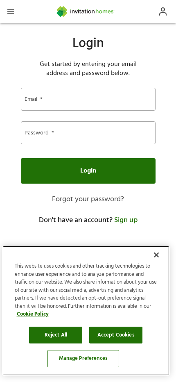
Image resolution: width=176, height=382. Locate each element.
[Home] (85, 11)
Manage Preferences (83, 358)
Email (34, 99)
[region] (86, 310)
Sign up (126, 220)
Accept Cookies (116, 335)
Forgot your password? (88, 199)
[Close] (156, 255)
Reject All (56, 335)
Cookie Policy (33, 314)
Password (39, 133)
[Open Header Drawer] (11, 11)
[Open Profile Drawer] (163, 11)
